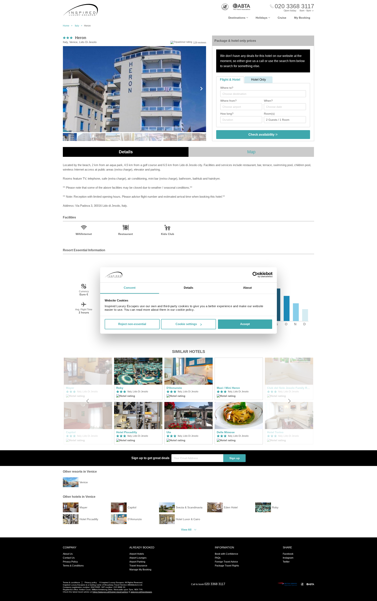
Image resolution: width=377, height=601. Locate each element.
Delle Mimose (226, 432)
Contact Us (69, 557)
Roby (119, 387)
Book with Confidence (226, 554)
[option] (138, 401)
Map (251, 151)
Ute (169, 432)
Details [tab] (188, 287)
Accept (245, 324)
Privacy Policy (70, 561)
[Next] (289, 401)
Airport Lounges (137, 557)
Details (126, 151)
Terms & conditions (71, 582)
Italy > (79, 25)
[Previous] (88, 401)
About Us (68, 554)
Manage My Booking (140, 569)
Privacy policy (91, 582)
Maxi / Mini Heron (228, 387)
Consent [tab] (129, 287)
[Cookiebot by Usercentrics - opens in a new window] (255, 275)
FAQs (218, 557)
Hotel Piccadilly (126, 432)
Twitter (286, 561)
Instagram (288, 557)
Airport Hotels (136, 554)
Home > (68, 25)
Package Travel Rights (227, 565)
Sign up (234, 458)
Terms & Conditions (73, 565)
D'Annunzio (174, 387)
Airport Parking (137, 561)
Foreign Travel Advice (226, 561)
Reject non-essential (132, 324)
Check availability (261, 134)
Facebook (288, 554)
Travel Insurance (138, 565)
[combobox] (263, 93)
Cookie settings (186, 324)
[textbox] (265, 93)
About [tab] (247, 287)
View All (186, 529)
